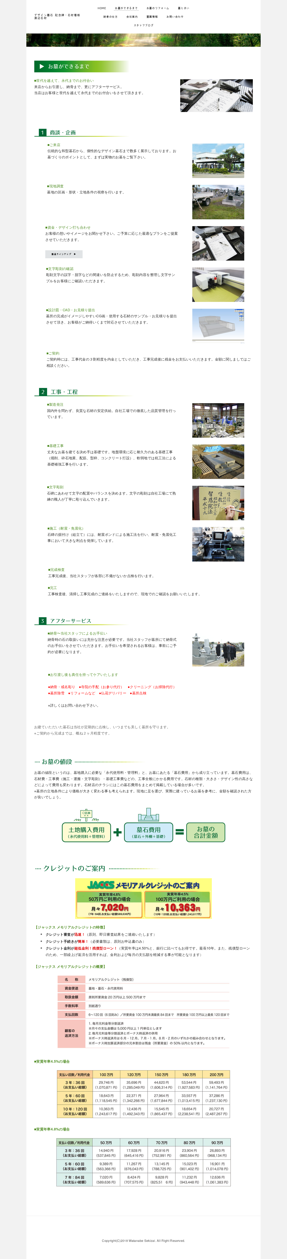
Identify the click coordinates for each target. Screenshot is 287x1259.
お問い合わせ (175, 17)
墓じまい (183, 8)
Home (102, 8)
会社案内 (132, 17)
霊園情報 (152, 17)
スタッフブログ (144, 25)
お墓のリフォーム (157, 8)
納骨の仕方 (110, 17)
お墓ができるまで (126, 8)
